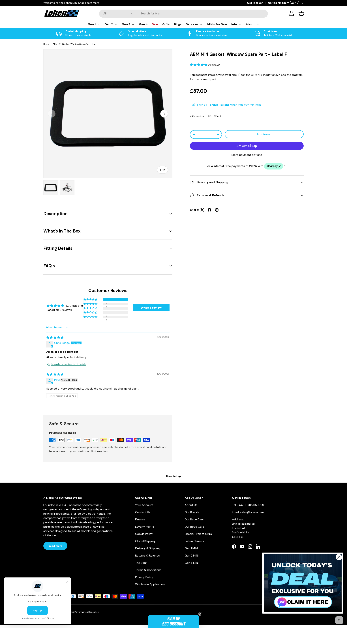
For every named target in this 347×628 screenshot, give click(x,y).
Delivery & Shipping (147, 548)
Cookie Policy (144, 534)
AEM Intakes (197, 116)
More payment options (247, 155)
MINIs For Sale (217, 24)
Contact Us (142, 512)
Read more (55, 545)
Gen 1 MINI (191, 548)
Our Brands (192, 512)
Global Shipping (145, 541)
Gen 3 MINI (191, 563)
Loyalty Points (144, 527)
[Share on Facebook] (209, 210)
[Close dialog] (339, 557)
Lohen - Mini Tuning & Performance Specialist (75, 611)
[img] (55, 337)
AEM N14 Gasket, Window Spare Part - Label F (74, 44)
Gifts (166, 24)
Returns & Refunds (147, 555)
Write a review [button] (151, 308)
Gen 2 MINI (191, 555)
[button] (199, 65)
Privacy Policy (144, 577)
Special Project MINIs (198, 534)
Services (192, 24)
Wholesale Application (150, 584)
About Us (191, 505)
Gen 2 (108, 24)
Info (234, 24)
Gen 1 (92, 24)
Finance (140, 519)
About (250, 24)
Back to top (173, 476)
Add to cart (264, 134)
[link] (303, 583)
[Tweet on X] (202, 210)
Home (46, 44)
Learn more (92, 3)
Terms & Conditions (148, 570)
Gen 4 (143, 24)
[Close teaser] (200, 614)
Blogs (178, 24)
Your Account (144, 505)
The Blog (141, 563)
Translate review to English (68, 364)
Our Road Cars (194, 527)
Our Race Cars (194, 519)
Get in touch (255, 3)
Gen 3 (126, 24)
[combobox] (183, 13)
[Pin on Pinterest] (216, 210)
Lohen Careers (194, 541)
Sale (155, 24)
